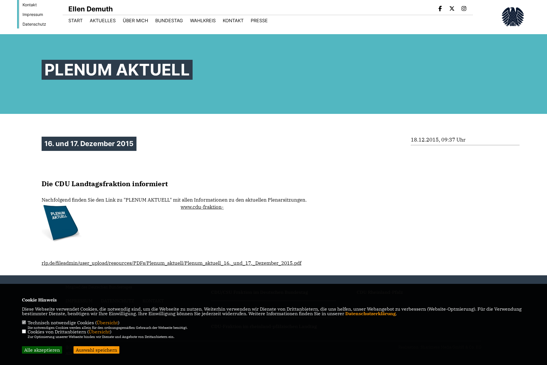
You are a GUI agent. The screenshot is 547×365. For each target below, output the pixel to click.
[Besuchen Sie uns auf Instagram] (463, 9)
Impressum (33, 14)
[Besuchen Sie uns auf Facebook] (440, 9)
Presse (259, 20)
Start (75, 20)
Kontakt (30, 4)
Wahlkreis (203, 20)
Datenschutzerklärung (370, 313)
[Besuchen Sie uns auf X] (452, 9)
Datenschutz (34, 24)
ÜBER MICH (135, 20)
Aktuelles (103, 20)
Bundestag (169, 20)
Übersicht (107, 322)
